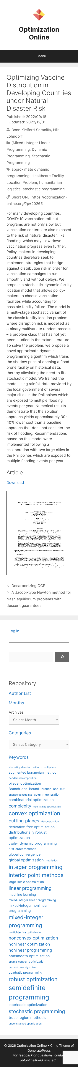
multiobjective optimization (25, 932)
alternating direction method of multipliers (32, 767)
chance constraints (20, 794)
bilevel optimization (25, 783)
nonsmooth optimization (29, 956)
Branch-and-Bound (24, 789)
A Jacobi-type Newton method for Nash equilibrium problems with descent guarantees (38, 599)
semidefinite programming (29, 992)
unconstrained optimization (25, 1023)
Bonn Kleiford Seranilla (31, 129)
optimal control (18, 961)
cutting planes (24, 820)
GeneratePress (39, 1050)
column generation (47, 794)
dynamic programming (38, 843)
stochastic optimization (28, 1004)
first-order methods (22, 849)
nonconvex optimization (33, 938)
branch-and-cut (53, 789)
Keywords (19, 757)
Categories (20, 732)
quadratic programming (25, 972)
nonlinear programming (30, 950)
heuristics (52, 860)
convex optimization (34, 813)
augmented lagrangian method (32, 772)
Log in (14, 631)
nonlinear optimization (29, 944)
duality (13, 843)
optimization (37, 961)
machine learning (22, 894)
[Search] (62, 657)
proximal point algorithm (22, 967)
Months (16, 702)
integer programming (35, 867)
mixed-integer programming (26, 921)
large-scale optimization (26, 882)
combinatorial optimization (31, 800)
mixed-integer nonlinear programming (28, 908)
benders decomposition (23, 778)
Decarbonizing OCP (28, 586)
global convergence (25, 854)
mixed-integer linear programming (32, 900)
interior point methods (36, 875)
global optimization (26, 860)
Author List (20, 693)
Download (15, 482)
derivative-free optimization (32, 827)
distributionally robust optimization (28, 835)
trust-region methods (27, 1017)
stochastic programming (44, 189)
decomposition (50, 821)
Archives (16, 712)
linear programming (30, 888)
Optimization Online (39, 33)
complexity (20, 806)
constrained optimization (47, 806)
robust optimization (33, 979)
